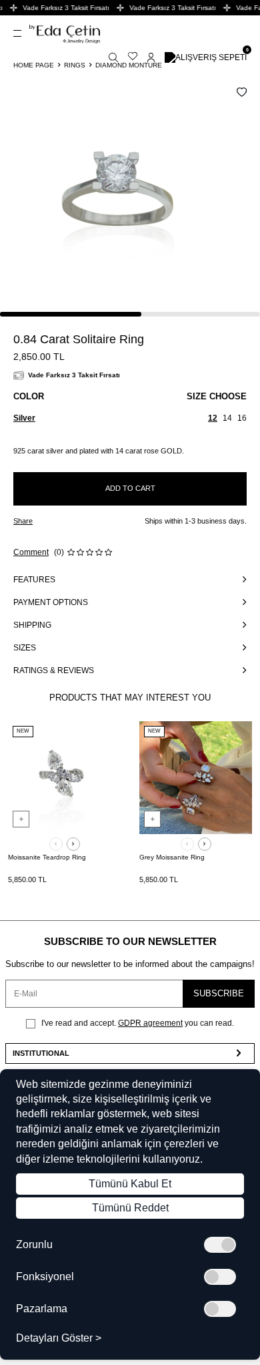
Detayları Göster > (58, 1338)
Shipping (32, 625)
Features (34, 579)
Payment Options (50, 602)
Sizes (24, 647)
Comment (31, 552)
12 (212, 418)
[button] (56, 844)
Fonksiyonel (45, 1277)
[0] (206, 57)
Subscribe (218, 993)
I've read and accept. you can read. (136, 1023)
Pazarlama (41, 1309)
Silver (24, 418)
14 (227, 418)
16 (242, 418)
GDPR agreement (150, 1023)
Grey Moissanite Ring (172, 857)
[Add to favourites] (106, 738)
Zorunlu (34, 1244)
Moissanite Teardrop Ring (47, 857)
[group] (118, 199)
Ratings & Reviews (53, 670)
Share (23, 521)
